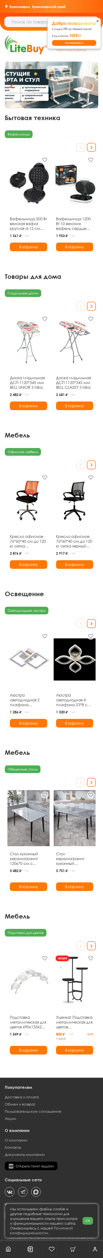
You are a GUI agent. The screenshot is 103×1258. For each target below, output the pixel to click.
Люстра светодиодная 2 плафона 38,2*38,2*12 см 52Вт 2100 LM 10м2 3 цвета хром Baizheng (27, 700)
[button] (91, 86)
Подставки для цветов (26, 932)
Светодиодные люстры (27, 610)
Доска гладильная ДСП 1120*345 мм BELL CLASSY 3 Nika (73, 382)
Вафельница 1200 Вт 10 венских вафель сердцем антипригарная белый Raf (73, 223)
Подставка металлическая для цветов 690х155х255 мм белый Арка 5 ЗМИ (28, 1022)
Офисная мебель (23, 451)
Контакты (13, 1147)
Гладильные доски (23, 293)
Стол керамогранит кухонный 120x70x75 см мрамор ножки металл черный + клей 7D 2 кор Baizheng (72, 858)
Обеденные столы (23, 769)
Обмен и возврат (20, 1104)
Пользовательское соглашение (33, 1111)
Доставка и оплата (22, 1097)
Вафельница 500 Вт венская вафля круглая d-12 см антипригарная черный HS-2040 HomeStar (28, 223)
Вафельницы (19, 134)
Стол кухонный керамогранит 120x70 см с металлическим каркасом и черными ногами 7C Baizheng (26, 858)
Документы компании (25, 1154)
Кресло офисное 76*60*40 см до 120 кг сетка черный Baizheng (74, 541)
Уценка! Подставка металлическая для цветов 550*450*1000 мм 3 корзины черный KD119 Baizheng (74, 1022)
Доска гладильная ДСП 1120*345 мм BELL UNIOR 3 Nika (27, 382)
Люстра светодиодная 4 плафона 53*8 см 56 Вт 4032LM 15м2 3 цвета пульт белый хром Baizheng (73, 700)
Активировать (74, 43)
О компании (16, 1140)
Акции (10, 1118)
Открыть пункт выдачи (35, 1166)
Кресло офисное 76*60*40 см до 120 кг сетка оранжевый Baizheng (28, 541)
